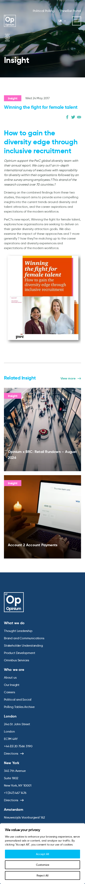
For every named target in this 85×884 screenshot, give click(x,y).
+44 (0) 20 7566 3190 (18, 746)
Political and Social (17, 699)
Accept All (42, 854)
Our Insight (11, 685)
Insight (12, 98)
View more (68, 378)
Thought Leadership (18, 631)
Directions (11, 753)
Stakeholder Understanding (23, 645)
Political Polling (43, 11)
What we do (14, 623)
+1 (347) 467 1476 (15, 793)
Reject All (42, 875)
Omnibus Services (16, 660)
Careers (9, 692)
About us (10, 677)
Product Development (19, 653)
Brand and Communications (24, 638)
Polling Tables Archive (19, 707)
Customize (42, 865)
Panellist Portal (70, 11)
